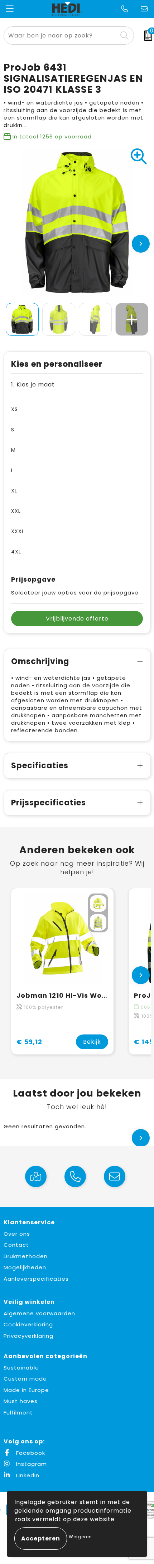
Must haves (21, 1401)
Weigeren (80, 1537)
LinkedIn (26, 1475)
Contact (16, 1245)
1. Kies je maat (33, 384)
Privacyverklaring (28, 1336)
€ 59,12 (29, 1042)
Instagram (30, 1464)
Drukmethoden (26, 1256)
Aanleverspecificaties (36, 1278)
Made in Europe (26, 1390)
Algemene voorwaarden (39, 1313)
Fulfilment (18, 1412)
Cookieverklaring (28, 1324)
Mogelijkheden (25, 1267)
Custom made (25, 1378)
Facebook (29, 1453)
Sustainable (21, 1367)
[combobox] (61, 35)
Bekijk (92, 1042)
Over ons (17, 1233)
